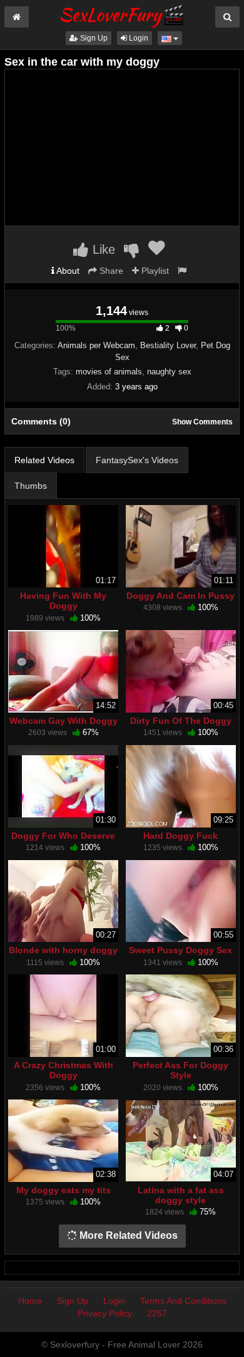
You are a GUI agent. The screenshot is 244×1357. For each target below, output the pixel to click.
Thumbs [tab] (30, 486)
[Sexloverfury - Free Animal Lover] (122, 14)
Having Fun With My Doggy (63, 601)
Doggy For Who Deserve (63, 836)
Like (102, 249)
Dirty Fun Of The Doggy (180, 721)
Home (30, 1301)
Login (137, 38)
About (66, 271)
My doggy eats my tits (63, 1190)
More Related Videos (127, 1235)
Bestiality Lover (168, 345)
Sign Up (93, 38)
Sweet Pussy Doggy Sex (180, 950)
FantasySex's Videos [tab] (137, 460)
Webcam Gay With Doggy (63, 721)
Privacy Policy (105, 1313)
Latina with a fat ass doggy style (181, 1195)
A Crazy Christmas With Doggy (63, 1070)
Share (110, 271)
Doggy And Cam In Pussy (180, 596)
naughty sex (169, 371)
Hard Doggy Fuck (180, 836)
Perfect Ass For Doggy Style (180, 1070)
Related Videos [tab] (44, 460)
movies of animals (109, 371)
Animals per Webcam (96, 345)
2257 (157, 1313)
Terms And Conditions (183, 1301)
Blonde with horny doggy (63, 950)
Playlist (154, 271)
